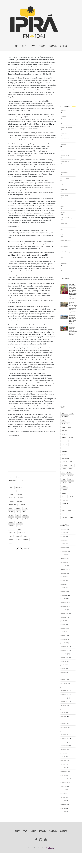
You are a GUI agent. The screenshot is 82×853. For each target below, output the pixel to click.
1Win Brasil (63, 110)
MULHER (11, 522)
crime (10, 487)
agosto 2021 (63, 749)
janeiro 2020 (63, 808)
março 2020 (63, 800)
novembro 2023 (64, 650)
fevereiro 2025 (64, 595)
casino (62, 150)
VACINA (11, 539)
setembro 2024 (64, 613)
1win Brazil (63, 116)
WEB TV (24, 46)
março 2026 (63, 547)
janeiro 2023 (63, 687)
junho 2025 (63, 580)
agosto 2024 (63, 617)
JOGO (25, 508)
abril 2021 (62, 764)
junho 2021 (63, 756)
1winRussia (63, 144)
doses (11, 494)
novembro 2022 (64, 694)
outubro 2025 (63, 565)
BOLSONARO (12, 480)
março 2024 (63, 635)
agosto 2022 (63, 705)
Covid (21, 484)
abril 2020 (62, 797)
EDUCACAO (12, 498)
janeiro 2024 (63, 643)
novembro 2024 (64, 606)
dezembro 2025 (64, 558)
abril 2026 (62, 543)
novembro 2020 (64, 782)
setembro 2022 (64, 701)
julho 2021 (63, 753)
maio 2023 (63, 672)
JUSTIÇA (11, 511)
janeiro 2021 (63, 775)
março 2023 (63, 679)
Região (62, 235)
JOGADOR (17, 508)
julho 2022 (63, 709)
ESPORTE (19, 501)
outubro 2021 (63, 742)
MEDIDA (11, 515)
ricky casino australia (66, 240)
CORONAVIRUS (13, 484)
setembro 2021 (64, 745)
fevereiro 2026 (64, 551)
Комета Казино (64, 269)
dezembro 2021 (64, 734)
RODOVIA (18, 536)
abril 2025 (62, 588)
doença (20, 491)
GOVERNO (22, 505)
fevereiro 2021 (64, 771)
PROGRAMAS (53, 46)
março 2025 (63, 591)
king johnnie (63, 189)
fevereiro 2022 (64, 727)
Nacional (62, 212)
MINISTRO (25, 515)
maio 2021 (63, 760)
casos (21, 480)
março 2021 (63, 767)
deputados (19, 487)
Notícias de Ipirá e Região (66, 218)
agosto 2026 (63, 529)
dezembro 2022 (64, 690)
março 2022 (63, 723)
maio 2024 (63, 628)
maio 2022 (63, 716)
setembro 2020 (64, 789)
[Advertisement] (32, 452)
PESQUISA (11, 525)
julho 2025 (63, 576)
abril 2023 (62, 676)
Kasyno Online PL (64, 184)
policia (20, 525)
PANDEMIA (19, 522)
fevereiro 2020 (64, 804)
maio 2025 (63, 584)
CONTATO (33, 46)
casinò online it (64, 172)
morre (11, 518)
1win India (63, 121)
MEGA (18, 515)
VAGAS (18, 539)
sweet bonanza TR (65, 246)
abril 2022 (62, 720)
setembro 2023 (64, 657)
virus (10, 543)
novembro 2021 (64, 738)
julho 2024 (63, 621)
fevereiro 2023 (64, 683)
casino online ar (64, 167)
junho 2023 (63, 668)
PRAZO (19, 529)
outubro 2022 (63, 698)
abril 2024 (62, 632)
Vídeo (61, 257)
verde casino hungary (66, 252)
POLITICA (11, 529)
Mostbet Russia (64, 195)
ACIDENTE (11, 477)
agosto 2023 (63, 661)
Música (62, 206)
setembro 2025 (64, 569)
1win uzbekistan (64, 138)
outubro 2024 (63, 610)
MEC (24, 511)
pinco (61, 229)
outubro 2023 (63, 654)
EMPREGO (11, 501)
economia (19, 494)
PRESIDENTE (21, 532)
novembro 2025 (64, 562)
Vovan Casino (63, 263)
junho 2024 (63, 624)
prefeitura (12, 532)
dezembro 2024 (64, 602)
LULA (18, 511)
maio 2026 (63, 540)
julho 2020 (63, 793)
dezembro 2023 (64, 646)
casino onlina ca (64, 161)
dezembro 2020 (64, 778)
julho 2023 (63, 665)
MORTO (26, 518)
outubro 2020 (63, 786)
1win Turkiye (63, 133)
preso (10, 536)
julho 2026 (63, 532)
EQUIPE (16, 46)
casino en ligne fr (64, 155)
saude (25, 536)
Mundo (62, 201)
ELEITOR (20, 498)
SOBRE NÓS (63, 46)
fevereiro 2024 (64, 639)
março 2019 (63, 812)
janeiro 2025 (63, 599)
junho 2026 (63, 536)
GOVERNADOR (12, 505)
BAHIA (19, 477)
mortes (18, 518)
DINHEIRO (11, 491)
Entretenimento (64, 178)
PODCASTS (42, 46)
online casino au (64, 223)
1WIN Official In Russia (66, 127)
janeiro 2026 (63, 554)
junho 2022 (63, 712)
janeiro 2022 (63, 731)
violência (25, 539)
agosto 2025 (63, 573)
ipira (10, 508)
